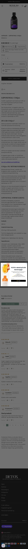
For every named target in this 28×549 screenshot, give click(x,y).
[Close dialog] (26, 263)
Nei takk (18, 282)
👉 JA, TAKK (18, 280)
